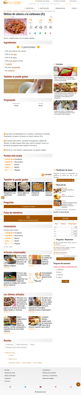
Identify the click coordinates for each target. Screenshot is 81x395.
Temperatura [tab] (72, 224)
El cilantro (59, 277)
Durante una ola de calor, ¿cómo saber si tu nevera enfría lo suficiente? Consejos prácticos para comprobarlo (40, 304)
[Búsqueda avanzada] (69, 4)
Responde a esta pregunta (60, 245)
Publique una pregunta (66, 259)
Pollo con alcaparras (68, 196)
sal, (10, 70)
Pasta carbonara (21, 344)
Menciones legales (48, 378)
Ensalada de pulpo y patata (68, 190)
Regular (17, 170)
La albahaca (59, 269)
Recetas (29, 8)
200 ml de (11, 54)
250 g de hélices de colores (15, 51)
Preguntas (60, 8)
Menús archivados (62, 209)
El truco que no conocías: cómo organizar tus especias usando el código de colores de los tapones (15, 279)
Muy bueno (18, 162)
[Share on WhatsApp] (40, 33)
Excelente (18, 159)
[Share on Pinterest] (50, 33)
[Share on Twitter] (45, 33)
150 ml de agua (11, 58)
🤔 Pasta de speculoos (60, 252)
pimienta (11, 70)
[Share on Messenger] (35, 33)
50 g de (12, 67)
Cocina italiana (37, 363)
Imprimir (73, 209)
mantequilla (15, 67)
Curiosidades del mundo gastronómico (47, 276)
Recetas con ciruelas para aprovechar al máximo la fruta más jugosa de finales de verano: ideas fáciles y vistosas (15, 304)
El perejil (58, 272)
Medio (16, 167)
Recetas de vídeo (10, 373)
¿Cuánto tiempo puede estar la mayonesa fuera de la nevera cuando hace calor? (40, 322)
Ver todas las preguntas (70, 256)
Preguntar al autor (29, 206)
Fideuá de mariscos (35, 194)
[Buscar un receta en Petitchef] (67, 4)
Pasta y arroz (13, 359)
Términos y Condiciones (50, 375)
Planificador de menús (64, 180)
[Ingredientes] (2, 197)
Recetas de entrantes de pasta (16, 347)
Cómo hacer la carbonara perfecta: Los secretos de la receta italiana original (16, 261)
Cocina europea (26, 363)
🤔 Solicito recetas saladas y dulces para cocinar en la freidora (64, 248)
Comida (11, 355)
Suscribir (65, 218)
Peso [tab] (56, 224)
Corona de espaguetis (49, 194)
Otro (73, 8)
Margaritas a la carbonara (10, 194)
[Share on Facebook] (30, 33)
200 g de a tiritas (14, 61)
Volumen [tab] (63, 224)
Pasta (32, 344)
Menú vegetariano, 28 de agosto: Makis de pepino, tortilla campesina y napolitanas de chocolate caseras (15, 324)
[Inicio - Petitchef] (4, 11)
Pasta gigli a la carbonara (23, 194)
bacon (14, 61)
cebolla (9, 64)
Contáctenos (46, 370)
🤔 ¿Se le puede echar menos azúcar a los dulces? (65, 243)
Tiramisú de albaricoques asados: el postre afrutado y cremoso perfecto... (69, 205)
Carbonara (9, 344)
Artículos (44, 8)
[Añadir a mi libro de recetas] (30, 27)
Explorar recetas (10, 352)
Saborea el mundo (14, 363)
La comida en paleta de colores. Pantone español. (47, 260)
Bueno (16, 165)
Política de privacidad (49, 373)
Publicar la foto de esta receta (28, 220)
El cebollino (59, 275)
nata (15, 54)
